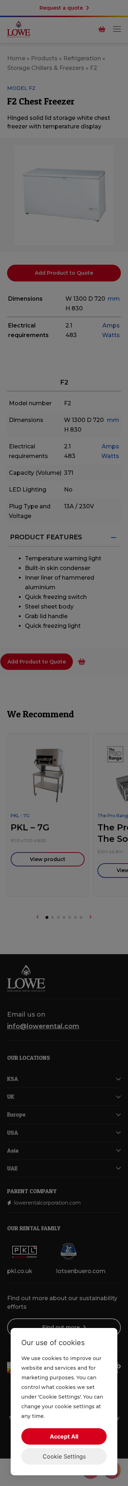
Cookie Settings (64, 1456)
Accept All (64, 1436)
